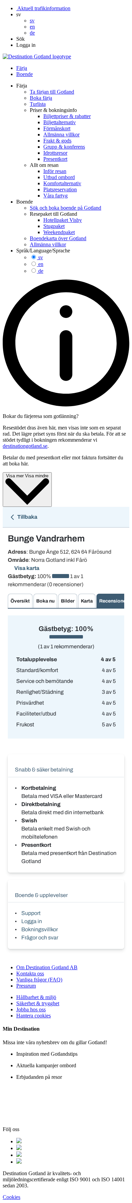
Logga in (31, 921)
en (40, 264)
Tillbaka (26, 517)
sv (40, 257)
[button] (18, 14)
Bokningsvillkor (39, 929)
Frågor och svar (39, 937)
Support (31, 913)
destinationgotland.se (25, 446)
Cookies (11, 1197)
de (40, 271)
